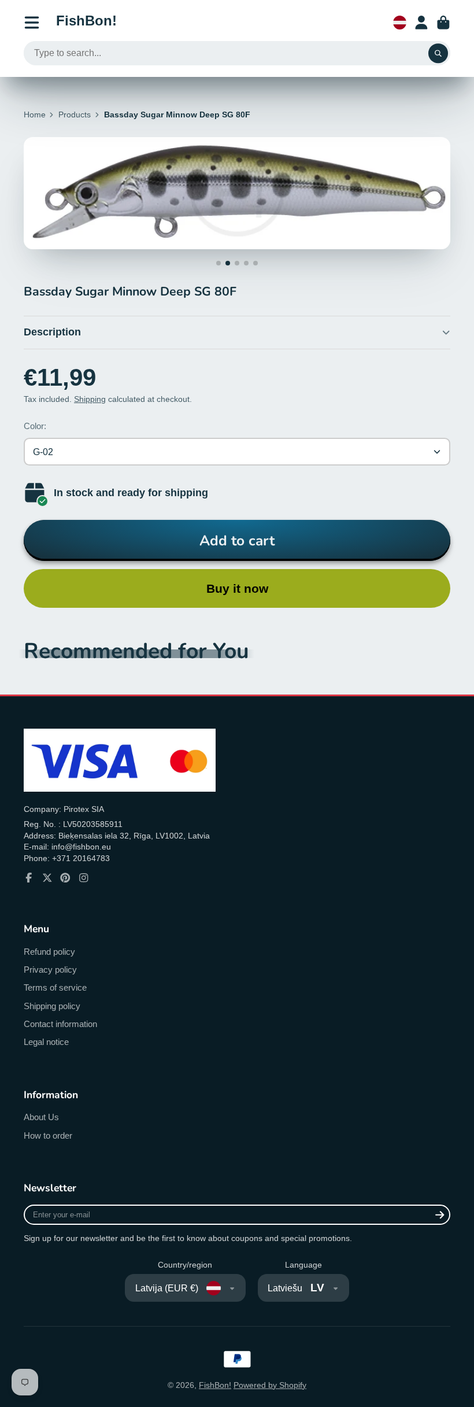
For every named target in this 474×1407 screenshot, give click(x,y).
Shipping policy (52, 1006)
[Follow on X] (47, 878)
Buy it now (237, 588)
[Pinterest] (65, 878)
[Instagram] (84, 878)
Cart (443, 22)
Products (74, 114)
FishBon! (215, 1385)
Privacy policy (50, 969)
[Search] (438, 53)
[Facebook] (29, 878)
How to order (48, 1135)
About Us (41, 1117)
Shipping (90, 399)
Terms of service (55, 987)
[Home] (86, 22)
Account (421, 22)
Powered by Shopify (270, 1385)
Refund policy (49, 952)
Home (35, 114)
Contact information (60, 1024)
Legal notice (46, 1042)
